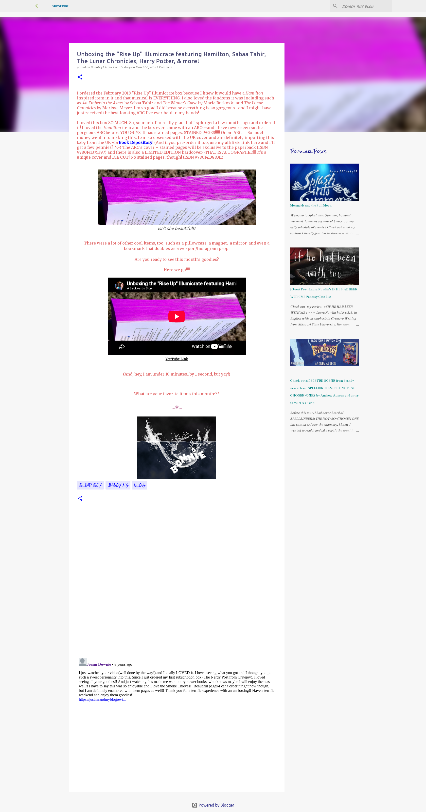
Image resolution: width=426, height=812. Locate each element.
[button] (80, 77)
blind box (90, 485)
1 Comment (164, 67)
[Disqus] (177, 586)
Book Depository (135, 142)
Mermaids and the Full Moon (311, 206)
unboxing (117, 485)
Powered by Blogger (216, 805)
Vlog (139, 485)
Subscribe (60, 6)
